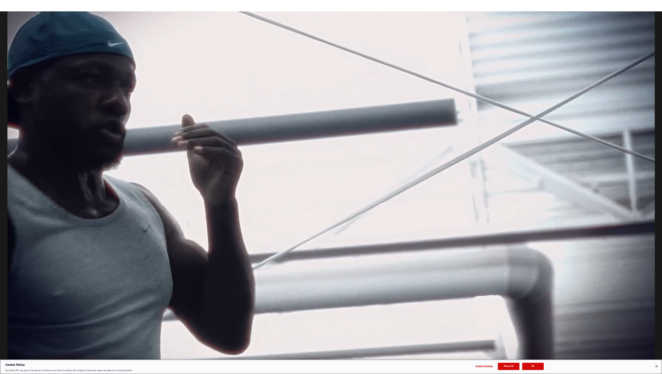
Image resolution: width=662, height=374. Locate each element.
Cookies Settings (484, 366)
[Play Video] (331, 193)
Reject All (508, 366)
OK (532, 366)
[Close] (656, 366)
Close (655, 18)
